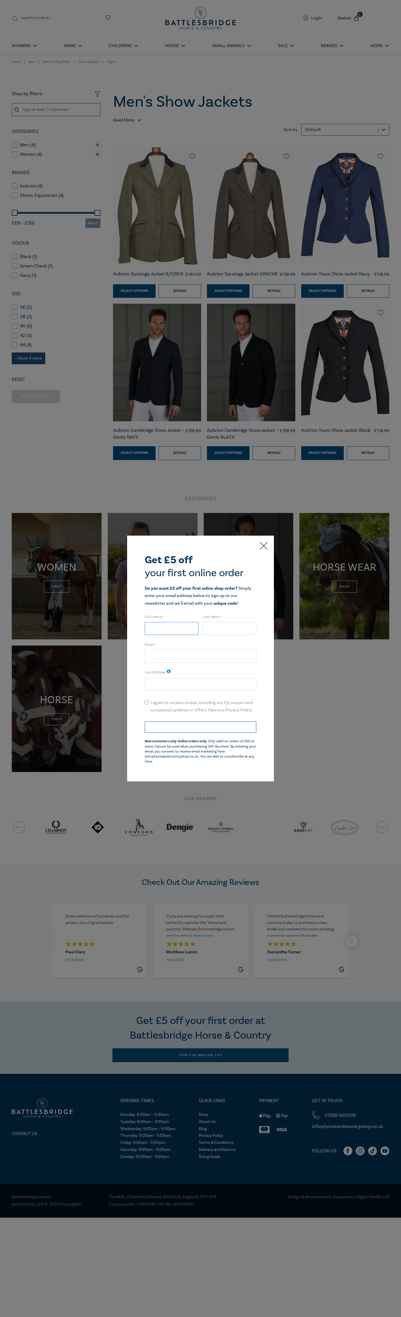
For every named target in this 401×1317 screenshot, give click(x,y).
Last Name (211, 617)
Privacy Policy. (239, 710)
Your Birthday (155, 672)
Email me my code (200, 727)
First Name (153, 617)
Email (149, 645)
